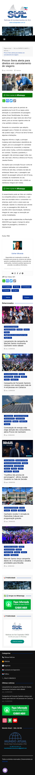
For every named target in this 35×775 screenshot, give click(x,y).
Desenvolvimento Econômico (12, 463)
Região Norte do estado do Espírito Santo (15, 335)
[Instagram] (15, 273)
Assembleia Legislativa (11, 374)
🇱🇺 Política (5, 674)
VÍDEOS (16, 471)
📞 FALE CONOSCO (9, 678)
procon (7, 290)
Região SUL (8, 337)
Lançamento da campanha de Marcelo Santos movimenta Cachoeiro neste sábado (16, 343)
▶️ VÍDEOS (6, 661)
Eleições (19, 329)
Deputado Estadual (10, 329)
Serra (16, 290)
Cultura (22, 507)
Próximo (26, 297)
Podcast (14, 468)
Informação (8, 421)
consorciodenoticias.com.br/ (12, 268)
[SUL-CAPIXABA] (17, 632)
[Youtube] (12, 273)
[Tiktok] (20, 273)
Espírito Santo (8, 376)
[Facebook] (17, 273)
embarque (27, 287)
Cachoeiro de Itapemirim (11, 326)
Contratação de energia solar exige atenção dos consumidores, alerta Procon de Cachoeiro (17, 430)
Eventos (17, 376)
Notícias (18, 70)
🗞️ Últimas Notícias (8, 657)
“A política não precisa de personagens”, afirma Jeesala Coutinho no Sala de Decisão (16, 477)
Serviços (7, 424)
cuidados (7, 287)
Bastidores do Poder (21, 460)
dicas (17, 287)
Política (7, 332)
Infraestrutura (8, 416)
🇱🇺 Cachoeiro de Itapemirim (11, 670)
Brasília (21, 546)
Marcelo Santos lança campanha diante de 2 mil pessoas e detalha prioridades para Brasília (17, 561)
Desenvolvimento (9, 418)
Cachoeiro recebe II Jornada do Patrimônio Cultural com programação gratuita (16, 516)
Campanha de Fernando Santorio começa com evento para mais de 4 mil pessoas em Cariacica (17, 385)
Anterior (8, 297)
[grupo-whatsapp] (17, 95)
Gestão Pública (19, 466)
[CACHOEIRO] (17, 31)
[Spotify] (22, 273)
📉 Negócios (6, 665)
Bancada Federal (9, 460)
